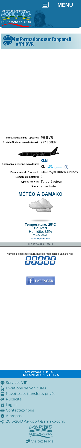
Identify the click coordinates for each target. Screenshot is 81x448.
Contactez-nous (20, 410)
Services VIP (17, 383)
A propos (14, 416)
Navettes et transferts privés (30, 394)
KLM (44, 160)
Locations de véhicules (26, 388)
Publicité (14, 399)
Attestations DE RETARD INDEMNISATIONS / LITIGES (40, 374)
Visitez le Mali (43, 441)
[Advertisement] (40, 92)
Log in (11, 405)
